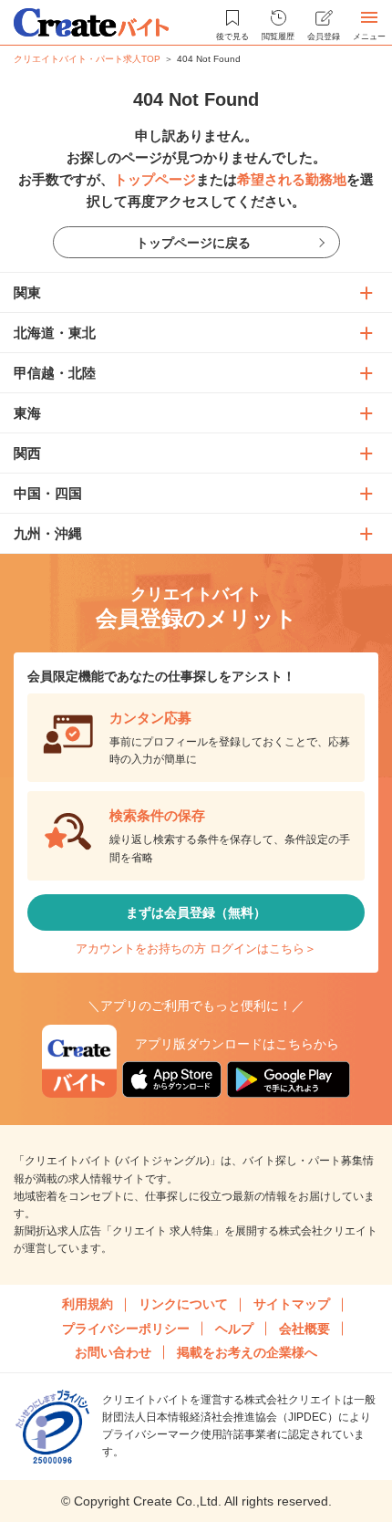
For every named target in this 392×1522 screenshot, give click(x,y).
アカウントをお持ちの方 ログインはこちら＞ (196, 948)
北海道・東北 (55, 332)
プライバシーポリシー (126, 1328)
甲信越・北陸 (55, 372)
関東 (27, 292)
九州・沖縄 (48, 533)
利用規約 (87, 1304)
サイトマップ (291, 1304)
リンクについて (183, 1304)
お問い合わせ (113, 1352)
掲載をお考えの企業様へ (247, 1352)
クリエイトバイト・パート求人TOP (87, 59)
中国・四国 (48, 493)
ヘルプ (234, 1328)
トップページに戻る (193, 242)
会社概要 (304, 1328)
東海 (27, 413)
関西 (27, 453)
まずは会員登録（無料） (196, 912)
